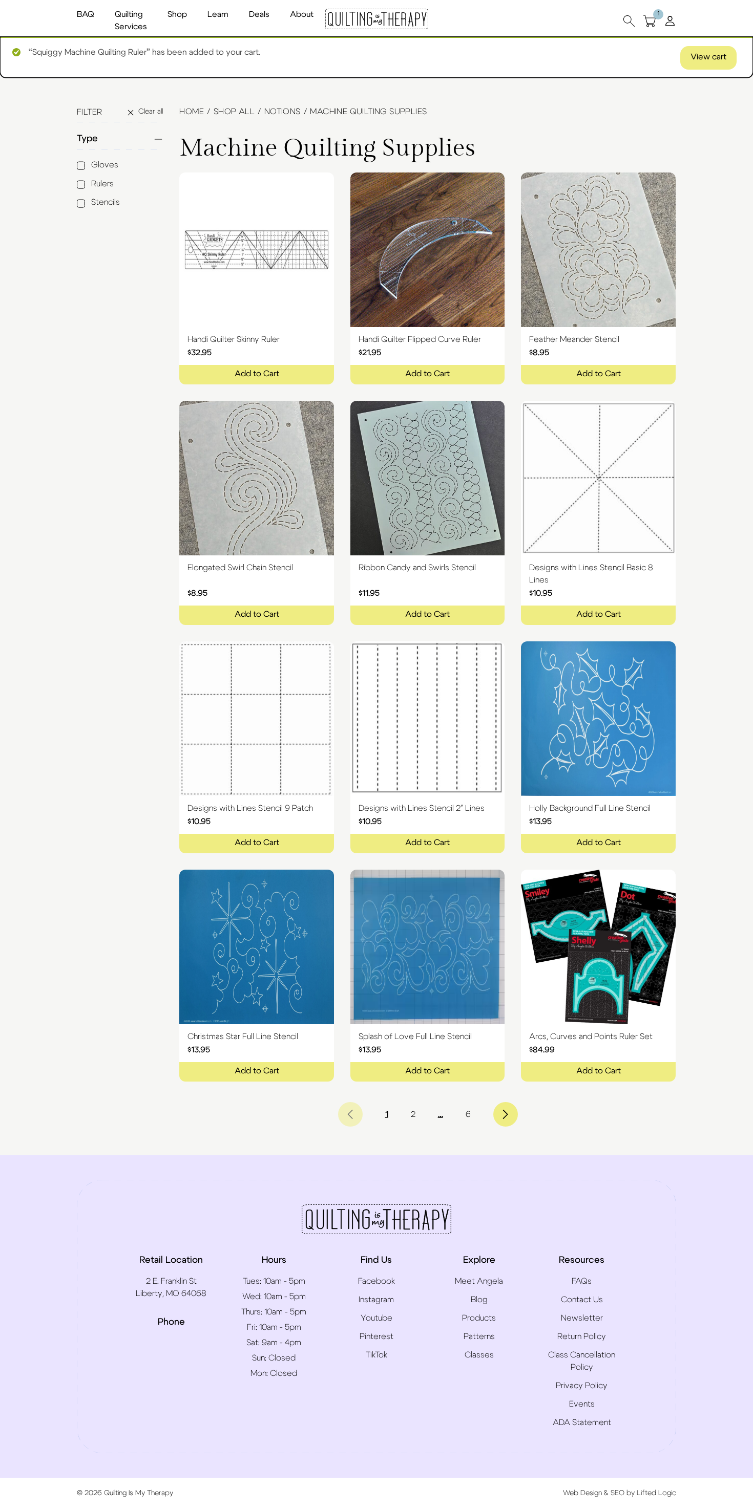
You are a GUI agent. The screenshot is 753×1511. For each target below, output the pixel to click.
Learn (217, 14)
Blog (479, 1300)
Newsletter (582, 1318)
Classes (479, 1355)
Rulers (102, 184)
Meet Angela (479, 1281)
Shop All (234, 111)
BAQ (85, 14)
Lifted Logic (656, 1493)
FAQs (582, 1281)
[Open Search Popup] (629, 20)
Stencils (105, 202)
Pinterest (376, 1336)
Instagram (376, 1300)
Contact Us (582, 1300)
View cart (708, 57)
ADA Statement (582, 1422)
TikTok (376, 1355)
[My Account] (670, 20)
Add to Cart (257, 374)
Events (582, 1404)
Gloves (104, 165)
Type (87, 138)
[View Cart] (649, 20)
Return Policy (581, 1336)
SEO (617, 1493)
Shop (177, 14)
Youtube (376, 1318)
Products (479, 1318)
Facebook (376, 1281)
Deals (259, 14)
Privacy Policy (582, 1386)
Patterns (479, 1336)
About (301, 14)
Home (191, 111)
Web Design (582, 1493)
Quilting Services (131, 20)
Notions (282, 111)
